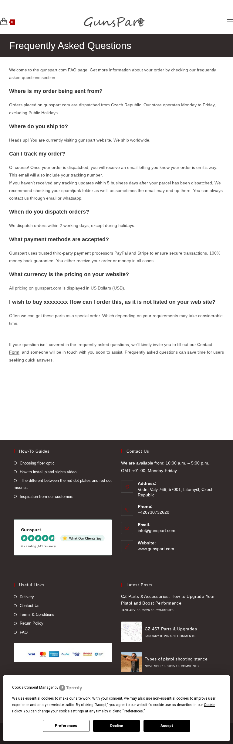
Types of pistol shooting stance (176, 659)
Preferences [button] (133, 711)
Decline (116, 726)
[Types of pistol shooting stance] (131, 662)
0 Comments (163, 610)
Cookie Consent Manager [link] (33, 687)
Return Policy (31, 623)
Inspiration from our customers (46, 496)
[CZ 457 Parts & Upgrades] (131, 632)
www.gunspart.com (156, 548)
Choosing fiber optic (37, 463)
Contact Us (29, 605)
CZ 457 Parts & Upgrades (171, 628)
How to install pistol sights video (48, 472)
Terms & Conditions (37, 614)
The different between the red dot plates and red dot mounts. (63, 484)
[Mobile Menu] (230, 22)
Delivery (27, 597)
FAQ (24, 632)
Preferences (66, 726)
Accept (166, 726)
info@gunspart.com (156, 530)
